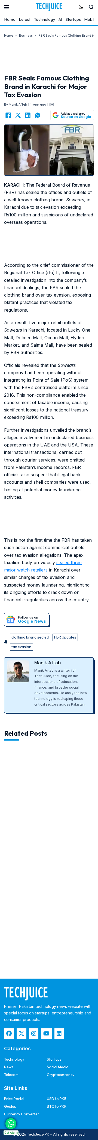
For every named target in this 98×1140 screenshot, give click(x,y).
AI (60, 19)
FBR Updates (65, 637)
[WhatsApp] (37, 115)
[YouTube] (46, 1033)
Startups (73, 19)
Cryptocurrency (60, 1074)
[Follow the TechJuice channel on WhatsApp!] (10, 1123)
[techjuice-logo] (49, 7)
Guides (10, 1106)
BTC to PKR (56, 1106)
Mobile (90, 19)
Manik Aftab (47, 663)
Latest (24, 19)
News (9, 1066)
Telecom (11, 1074)
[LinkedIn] (28, 115)
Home (10, 19)
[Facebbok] (9, 1033)
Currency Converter (21, 1114)
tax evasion (21, 646)
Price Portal (14, 1098)
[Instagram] (33, 1033)
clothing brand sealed (30, 637)
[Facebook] (8, 115)
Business (26, 35)
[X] (18, 115)
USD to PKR (56, 1098)
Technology (44, 19)
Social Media (57, 1066)
